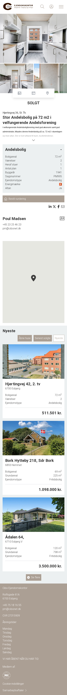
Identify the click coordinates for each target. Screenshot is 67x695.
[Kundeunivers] (51, 6)
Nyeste (59, 338)
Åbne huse (25, 338)
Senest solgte (43, 338)
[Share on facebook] (58, 206)
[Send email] (62, 206)
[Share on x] (54, 206)
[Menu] (60, 6)
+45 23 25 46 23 (12, 224)
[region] (33, 282)
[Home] (18, 6)
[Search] (42, 6)
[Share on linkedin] (50, 206)
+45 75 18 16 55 (12, 605)
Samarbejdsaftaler (13, 690)
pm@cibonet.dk (12, 228)
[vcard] (62, 218)
